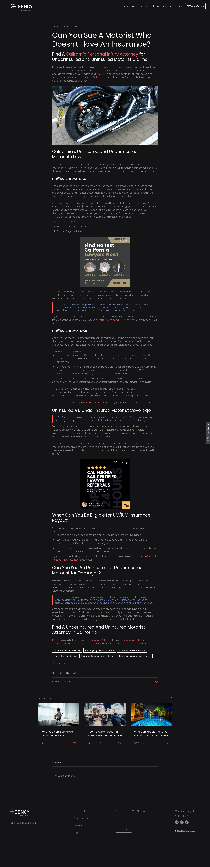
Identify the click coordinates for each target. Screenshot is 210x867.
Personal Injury (60, 663)
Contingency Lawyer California (99, 650)
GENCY (25, 6)
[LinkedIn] (177, 822)
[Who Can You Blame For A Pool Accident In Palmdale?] (151, 714)
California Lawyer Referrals (132, 650)
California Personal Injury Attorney (97, 656)
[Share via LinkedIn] (67, 672)
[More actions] (156, 26)
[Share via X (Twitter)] (60, 672)
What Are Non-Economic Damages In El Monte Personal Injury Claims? (57, 733)
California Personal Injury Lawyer (135, 656)
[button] (179, 6)
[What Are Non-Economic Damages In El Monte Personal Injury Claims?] (58, 714)
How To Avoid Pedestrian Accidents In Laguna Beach (105, 733)
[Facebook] (182, 822)
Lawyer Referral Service (65, 656)
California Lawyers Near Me (67, 650)
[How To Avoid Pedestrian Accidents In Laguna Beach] (105, 714)
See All (168, 697)
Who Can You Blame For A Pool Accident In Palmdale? (151, 733)
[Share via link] (74, 672)
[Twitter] (187, 822)
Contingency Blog (186, 811)
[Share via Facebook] (53, 672)
